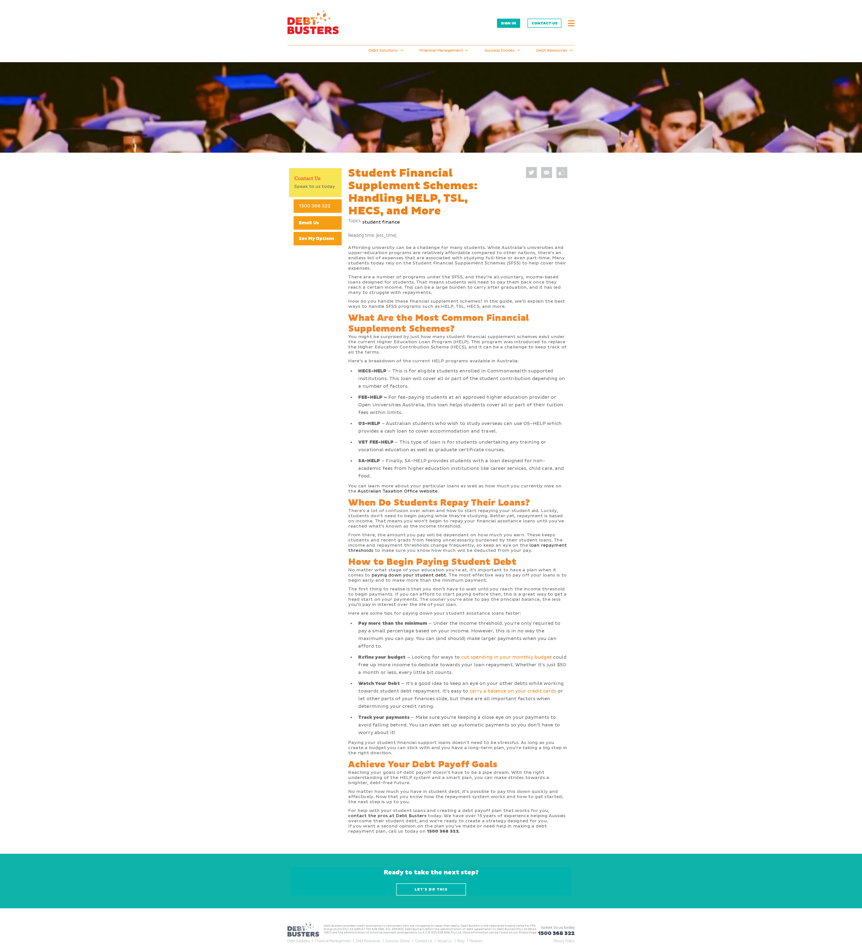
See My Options (316, 238)
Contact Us (544, 23)
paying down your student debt (409, 575)
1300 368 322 (314, 206)
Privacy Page (527, 932)
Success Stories (500, 50)
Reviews (476, 941)
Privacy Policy (564, 941)
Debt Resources (368, 941)
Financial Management (332, 941)
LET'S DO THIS (431, 889)
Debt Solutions (383, 50)
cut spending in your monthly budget (506, 657)
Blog (460, 941)
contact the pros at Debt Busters (387, 815)
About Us (445, 941)
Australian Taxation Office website (398, 491)
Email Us (309, 223)
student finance (381, 222)
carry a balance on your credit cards (513, 691)
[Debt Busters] (313, 22)
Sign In (508, 23)
